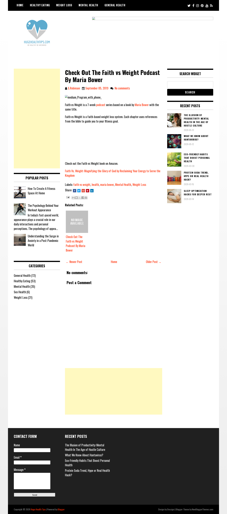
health (95, 184)
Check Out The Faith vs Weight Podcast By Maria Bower (75, 243)
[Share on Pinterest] (87, 190)
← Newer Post (74, 261)
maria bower (107, 184)
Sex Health (20, 292)
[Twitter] (189, 5)
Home (20, 5)
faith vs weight (81, 184)
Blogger (61, 509)
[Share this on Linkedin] (92, 190)
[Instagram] (197, 5)
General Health (115, 5)
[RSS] (211, 5)
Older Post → (153, 261)
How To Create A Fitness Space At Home (41, 190)
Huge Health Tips (38, 509)
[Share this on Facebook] (74, 190)
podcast (100, 105)
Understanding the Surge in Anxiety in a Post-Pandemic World (43, 240)
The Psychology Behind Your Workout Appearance (43, 207)
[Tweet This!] (79, 190)
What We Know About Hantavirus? (84, 455)
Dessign (170, 509)
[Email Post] (67, 197)
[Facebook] (193, 5)
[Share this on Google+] (83, 190)
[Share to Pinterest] (86, 197)
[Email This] (73, 197)
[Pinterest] (202, 5)
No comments (122, 88)
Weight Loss (64, 5)
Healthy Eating (40, 5)
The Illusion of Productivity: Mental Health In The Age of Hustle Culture (85, 447)
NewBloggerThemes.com (202, 509)
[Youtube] (206, 5)
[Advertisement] (113, 391)
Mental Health (88, 5)
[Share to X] (79, 197)
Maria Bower (142, 105)
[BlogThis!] (76, 197)
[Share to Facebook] (82, 197)
